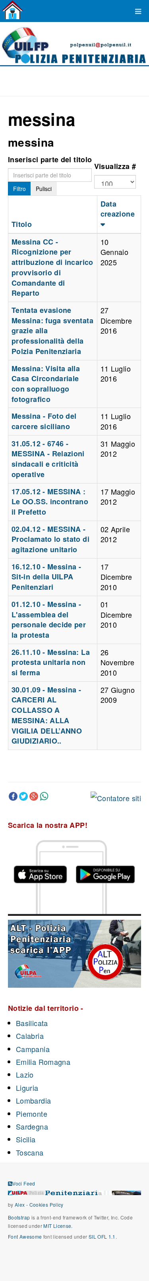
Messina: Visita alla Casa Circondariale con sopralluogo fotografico (46, 383)
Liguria (27, 1087)
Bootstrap (19, 1217)
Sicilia (26, 1139)
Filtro (19, 189)
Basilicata (32, 1023)
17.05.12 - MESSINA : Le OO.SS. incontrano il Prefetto (50, 501)
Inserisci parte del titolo (50, 159)
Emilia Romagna (43, 1061)
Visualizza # (115, 166)
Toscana (30, 1152)
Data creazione (118, 209)
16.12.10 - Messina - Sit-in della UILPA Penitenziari (46, 576)
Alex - (22, 1204)
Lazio (25, 1074)
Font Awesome (25, 1236)
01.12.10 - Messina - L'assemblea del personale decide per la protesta (49, 619)
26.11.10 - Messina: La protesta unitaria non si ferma (51, 662)
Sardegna (32, 1126)
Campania (33, 1049)
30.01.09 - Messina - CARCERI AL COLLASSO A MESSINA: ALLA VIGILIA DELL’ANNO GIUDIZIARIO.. (47, 715)
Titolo (22, 224)
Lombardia (33, 1100)
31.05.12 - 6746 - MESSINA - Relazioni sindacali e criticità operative (48, 458)
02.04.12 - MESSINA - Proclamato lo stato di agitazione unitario (50, 539)
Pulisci (44, 189)
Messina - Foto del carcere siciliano (44, 421)
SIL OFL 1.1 (102, 1236)
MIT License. (57, 1225)
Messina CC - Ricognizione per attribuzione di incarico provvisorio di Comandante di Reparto (52, 267)
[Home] (12, 10)
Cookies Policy (46, 1204)
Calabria (30, 1035)
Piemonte (31, 1113)
